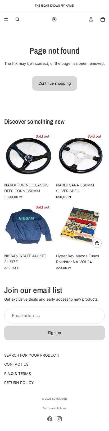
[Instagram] (59, 419)
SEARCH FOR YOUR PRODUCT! (31, 355)
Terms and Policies (54, 408)
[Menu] (6, 19)
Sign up (54, 332)
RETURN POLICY (19, 382)
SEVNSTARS (59, 398)
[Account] (91, 19)
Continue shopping (54, 83)
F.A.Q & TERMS (17, 373)
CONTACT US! (17, 364)
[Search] (17, 19)
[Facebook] (50, 419)
